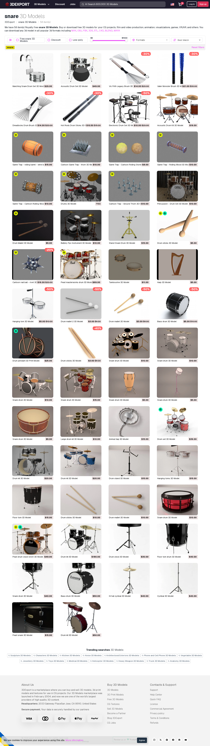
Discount (56, 40)
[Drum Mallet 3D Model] (32, 225)
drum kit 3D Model (21, 478)
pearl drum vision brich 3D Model (28, 557)
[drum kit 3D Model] (32, 460)
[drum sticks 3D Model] (177, 225)
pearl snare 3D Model (22, 635)
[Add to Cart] (43, 80)
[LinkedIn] (179, 740)
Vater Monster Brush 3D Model (171, 86)
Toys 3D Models (56, 661)
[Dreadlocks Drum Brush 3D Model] (32, 107)
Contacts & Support (163, 685)
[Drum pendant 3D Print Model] (32, 343)
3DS (90, 30)
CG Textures (113, 704)
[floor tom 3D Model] (32, 500)
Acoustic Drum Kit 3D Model (170, 125)
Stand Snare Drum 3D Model (122, 243)
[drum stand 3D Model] (129, 460)
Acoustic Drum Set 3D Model (74, 86)
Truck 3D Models (156, 661)
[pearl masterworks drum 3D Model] (81, 264)
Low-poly (78, 40)
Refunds (154, 722)
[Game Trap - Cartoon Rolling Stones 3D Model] (129, 147)
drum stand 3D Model (119, 478)
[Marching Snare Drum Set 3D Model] (32, 68)
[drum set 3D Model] (177, 421)
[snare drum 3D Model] (129, 343)
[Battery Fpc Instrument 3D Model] (81, 225)
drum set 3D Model (166, 439)
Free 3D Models (115, 699)
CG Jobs (111, 722)
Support (154, 689)
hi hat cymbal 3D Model (120, 596)
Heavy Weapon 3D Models (131, 661)
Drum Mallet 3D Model (23, 243)
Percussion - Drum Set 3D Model (172, 203)
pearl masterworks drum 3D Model (77, 282)
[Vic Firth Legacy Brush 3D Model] (129, 68)
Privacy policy (157, 713)
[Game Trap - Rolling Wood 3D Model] (177, 147)
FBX (85, 30)
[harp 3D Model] (177, 264)
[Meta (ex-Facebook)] (173, 740)
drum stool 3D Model (119, 557)
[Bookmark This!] (49, 80)
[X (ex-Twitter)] (160, 740)
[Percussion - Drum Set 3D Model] (177, 186)
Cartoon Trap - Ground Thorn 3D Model (127, 203)
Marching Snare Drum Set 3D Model (29, 86)
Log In (192, 4)
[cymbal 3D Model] (177, 578)
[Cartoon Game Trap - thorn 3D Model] (81, 147)
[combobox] (152, 40)
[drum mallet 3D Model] (129, 303)
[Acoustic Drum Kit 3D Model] (177, 107)
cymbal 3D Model (165, 596)
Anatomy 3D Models (180, 661)
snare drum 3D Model (119, 360)
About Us (27, 685)
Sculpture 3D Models (20, 655)
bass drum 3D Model (166, 321)
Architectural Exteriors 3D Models (122, 655)
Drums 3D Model (68, 203)
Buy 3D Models (117, 685)
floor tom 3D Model (22, 517)
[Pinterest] (167, 740)
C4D (101, 30)
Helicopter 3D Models (103, 661)
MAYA (117, 30)
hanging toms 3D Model (168, 478)
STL (96, 30)
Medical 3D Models (77, 661)
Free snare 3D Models (27, 40)
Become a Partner (116, 713)
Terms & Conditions (159, 718)
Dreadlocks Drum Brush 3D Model (28, 125)
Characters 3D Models (46, 655)
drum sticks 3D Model (167, 243)
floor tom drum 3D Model (169, 557)
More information (74, 740)
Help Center (156, 694)
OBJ (79, 30)
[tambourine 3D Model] (129, 264)
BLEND (109, 30)
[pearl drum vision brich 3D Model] (32, 539)
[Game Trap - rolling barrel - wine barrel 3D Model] (32, 147)
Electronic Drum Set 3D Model (123, 125)
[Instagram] (154, 740)
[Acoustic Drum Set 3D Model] (81, 68)
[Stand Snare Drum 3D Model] (129, 225)
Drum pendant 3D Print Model (26, 360)
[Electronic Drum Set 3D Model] (129, 107)
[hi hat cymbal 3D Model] (129, 578)
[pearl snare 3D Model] (32, 617)
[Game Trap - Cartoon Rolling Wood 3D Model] (32, 186)
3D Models (112, 689)
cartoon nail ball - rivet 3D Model (28, 282)
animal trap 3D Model (118, 439)
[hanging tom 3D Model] (32, 303)
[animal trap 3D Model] (129, 421)
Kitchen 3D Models (70, 655)
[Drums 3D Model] (81, 186)
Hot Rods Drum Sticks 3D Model (76, 125)
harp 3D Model (164, 282)
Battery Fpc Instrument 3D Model (76, 243)
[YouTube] (186, 740)
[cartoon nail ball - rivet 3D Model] (32, 264)
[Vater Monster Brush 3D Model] (177, 68)
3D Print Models (115, 694)
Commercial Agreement (162, 708)
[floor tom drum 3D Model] (177, 539)
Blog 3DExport (114, 718)
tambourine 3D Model (119, 282)
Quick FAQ (155, 699)
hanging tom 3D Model (23, 321)
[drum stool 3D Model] (129, 539)
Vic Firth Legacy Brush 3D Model (124, 86)
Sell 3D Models (115, 708)
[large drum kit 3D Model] (81, 421)
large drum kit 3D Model (72, 439)
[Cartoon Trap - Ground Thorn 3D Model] (129, 186)
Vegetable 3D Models (191, 655)
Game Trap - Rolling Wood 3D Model (174, 164)
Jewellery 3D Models (33, 661)
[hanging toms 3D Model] (177, 460)
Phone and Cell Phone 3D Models (160, 655)
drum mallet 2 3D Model (72, 321)
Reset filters (198, 47)
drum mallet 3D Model (119, 321)
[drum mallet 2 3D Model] (81, 303)
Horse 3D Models (93, 655)
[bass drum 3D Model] (177, 303)
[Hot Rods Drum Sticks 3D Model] (81, 107)
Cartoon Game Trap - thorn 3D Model (78, 164)
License (154, 704)
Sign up (203, 4)
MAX (73, 30)
